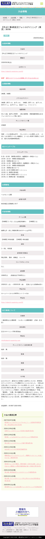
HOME (5, 17)
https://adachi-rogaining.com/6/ (12, 71)
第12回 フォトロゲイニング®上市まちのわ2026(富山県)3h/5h (22, 480)
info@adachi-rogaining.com (10, 340)
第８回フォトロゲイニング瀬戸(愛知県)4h (19, 443)
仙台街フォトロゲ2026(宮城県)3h (16, 449)
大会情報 (13, 17)
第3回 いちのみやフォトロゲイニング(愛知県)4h (21, 437)
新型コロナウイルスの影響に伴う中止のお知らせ (22, 78)
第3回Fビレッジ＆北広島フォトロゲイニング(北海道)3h (23, 487)
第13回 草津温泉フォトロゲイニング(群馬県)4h (20, 472)
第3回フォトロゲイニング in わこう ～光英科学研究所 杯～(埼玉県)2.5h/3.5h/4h (23, 424)
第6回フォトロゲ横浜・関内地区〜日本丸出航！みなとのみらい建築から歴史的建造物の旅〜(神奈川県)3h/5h (23, 465)
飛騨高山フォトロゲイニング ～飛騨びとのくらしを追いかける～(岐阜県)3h (23, 457)
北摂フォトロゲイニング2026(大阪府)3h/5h (19, 431)
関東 (21, 17)
